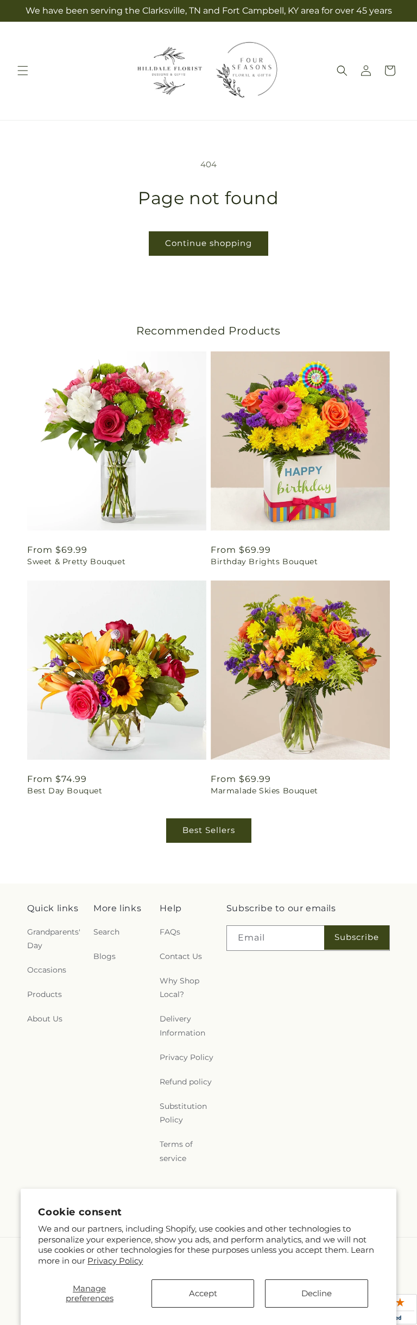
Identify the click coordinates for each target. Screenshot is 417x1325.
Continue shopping (208, 243)
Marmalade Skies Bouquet (264, 791)
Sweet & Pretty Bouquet (76, 561)
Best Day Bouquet (65, 791)
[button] (23, 71)
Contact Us (181, 956)
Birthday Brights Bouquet (264, 561)
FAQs (170, 932)
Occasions (46, 970)
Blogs (104, 956)
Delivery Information (182, 1025)
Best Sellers (208, 830)
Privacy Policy (115, 1260)
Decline (316, 1293)
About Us (44, 1019)
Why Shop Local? (179, 987)
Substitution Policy (183, 1113)
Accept (203, 1293)
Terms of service (176, 1151)
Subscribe (356, 937)
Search (106, 932)
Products (44, 994)
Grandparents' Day (53, 938)
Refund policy (186, 1082)
